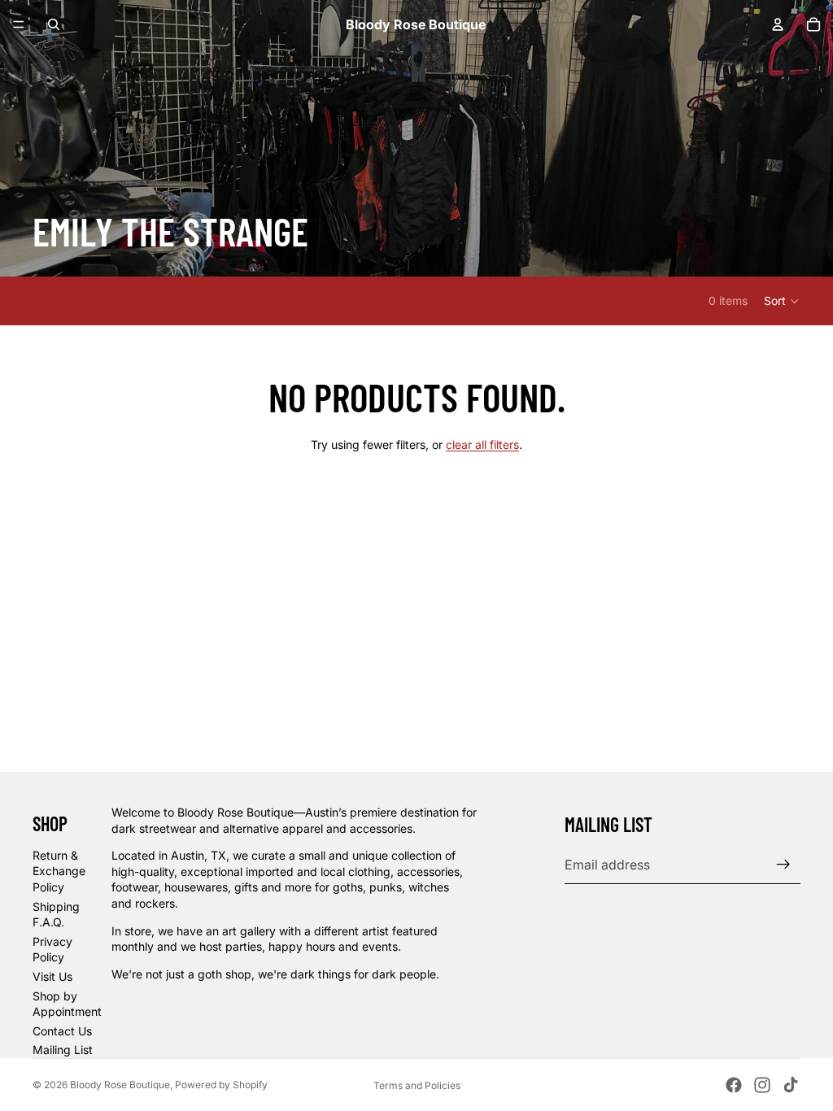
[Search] (54, 24)
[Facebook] (734, 1085)
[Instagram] (762, 1085)
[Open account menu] (778, 24)
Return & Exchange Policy (59, 871)
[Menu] (18, 24)
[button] (782, 301)
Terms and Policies (416, 1085)
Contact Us (62, 1031)
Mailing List (63, 1050)
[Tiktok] (790, 1085)
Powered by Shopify (221, 1084)
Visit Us (52, 976)
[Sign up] (783, 864)
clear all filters (482, 444)
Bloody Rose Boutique (120, 1084)
